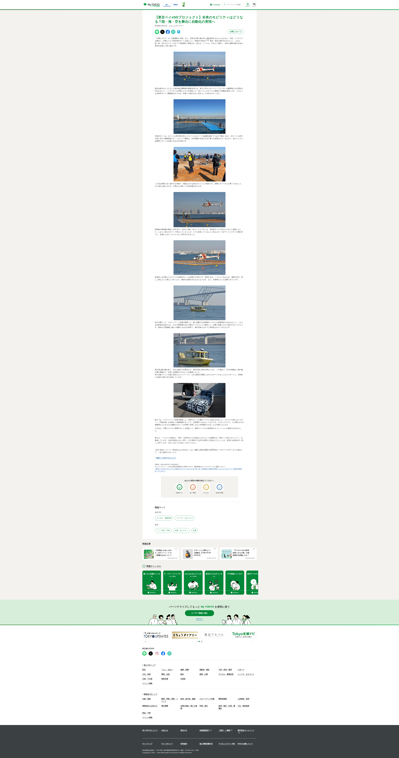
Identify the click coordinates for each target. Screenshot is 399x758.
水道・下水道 (147, 679)
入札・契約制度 (243, 706)
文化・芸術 (146, 674)
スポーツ (241, 670)
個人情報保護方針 (206, 744)
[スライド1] (197, 641)
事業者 (175, 4)
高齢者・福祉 (204, 670)
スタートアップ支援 (207, 699)
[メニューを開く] (254, 4)
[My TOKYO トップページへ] (151, 4)
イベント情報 (147, 683)
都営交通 (164, 679)
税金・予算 (146, 713)
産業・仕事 (204, 674)
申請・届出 (204, 706)
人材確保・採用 (243, 699)
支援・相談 (146, 699)
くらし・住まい (167, 670)
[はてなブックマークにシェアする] (178, 32)
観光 (182, 674)
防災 (144, 670)
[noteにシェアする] (173, 32)
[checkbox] (236, 31)
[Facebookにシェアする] (168, 32)
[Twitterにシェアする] (162, 32)
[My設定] (247, 7)
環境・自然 (165, 674)
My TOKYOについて (150, 730)
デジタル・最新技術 (226, 674)
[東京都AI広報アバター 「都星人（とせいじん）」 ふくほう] (183, 4)
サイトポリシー (167, 744)
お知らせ (164, 730)
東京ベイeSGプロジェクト (166, 458)
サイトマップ (147, 744)
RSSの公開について (245, 744)
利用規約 (183, 744)
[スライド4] (199, 641)
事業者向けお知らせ (149, 706)
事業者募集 (223, 699)
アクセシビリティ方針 (227, 744)
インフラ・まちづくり (246, 674)
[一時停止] (202, 641)
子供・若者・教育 (225, 670)
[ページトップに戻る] (394, 752)
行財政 (182, 679)
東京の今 (183, 730)
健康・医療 (184, 670)
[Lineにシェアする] (157, 32)
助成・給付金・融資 (187, 699)
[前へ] (145, 641)
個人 (167, 4)
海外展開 (164, 706)
